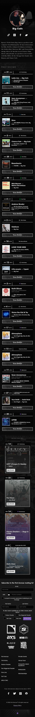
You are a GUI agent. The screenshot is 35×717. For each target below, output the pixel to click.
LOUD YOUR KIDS (19, 247)
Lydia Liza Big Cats (20, 78)
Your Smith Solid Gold (21, 400)
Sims (13, 120)
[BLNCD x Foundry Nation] (11, 645)
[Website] (8, 35)
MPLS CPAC (4, 680)
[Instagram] (14, 35)
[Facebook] (20, 35)
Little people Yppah (20, 269)
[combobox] (9, 594)
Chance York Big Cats (21, 141)
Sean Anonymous (19, 375)
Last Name (25, 603)
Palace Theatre (9, 615)
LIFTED (14, 420)
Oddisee (15, 227)
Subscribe (27, 618)
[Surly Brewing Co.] (23, 629)
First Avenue (4, 656)
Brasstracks (16, 163)
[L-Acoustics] (11, 629)
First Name (8, 603)
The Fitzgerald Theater (25, 615)
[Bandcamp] (26, 35)
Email (16, 586)
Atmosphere (17, 334)
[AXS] (11, 638)
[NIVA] (23, 638)
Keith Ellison (17, 289)
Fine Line (18, 618)
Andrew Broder (18, 204)
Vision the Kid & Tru (20, 312)
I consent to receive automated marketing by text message (18, 599)
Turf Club (8, 618)
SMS (4, 594)
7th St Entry (4, 660)
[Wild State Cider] (23, 645)
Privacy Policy (17, 705)
